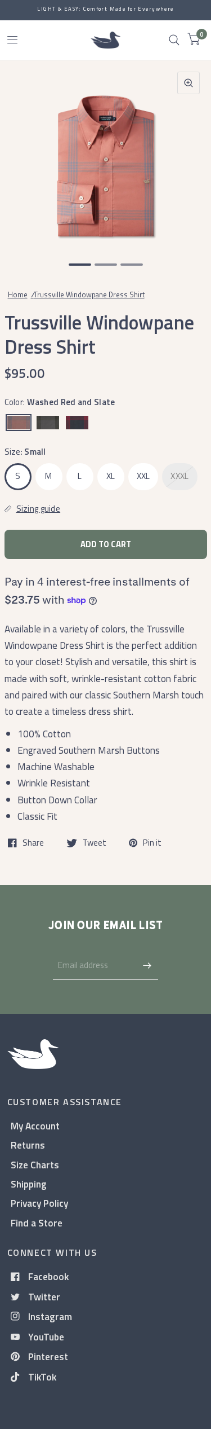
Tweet (94, 842)
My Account (35, 1125)
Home (18, 294)
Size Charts (35, 1164)
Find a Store (36, 1222)
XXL (143, 475)
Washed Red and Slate (19, 422)
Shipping (29, 1183)
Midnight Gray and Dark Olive (48, 422)
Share (33, 842)
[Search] (174, 40)
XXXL (179, 475)
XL (110, 475)
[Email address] (147, 965)
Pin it (152, 842)
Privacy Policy (39, 1203)
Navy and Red (77, 422)
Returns (28, 1145)
